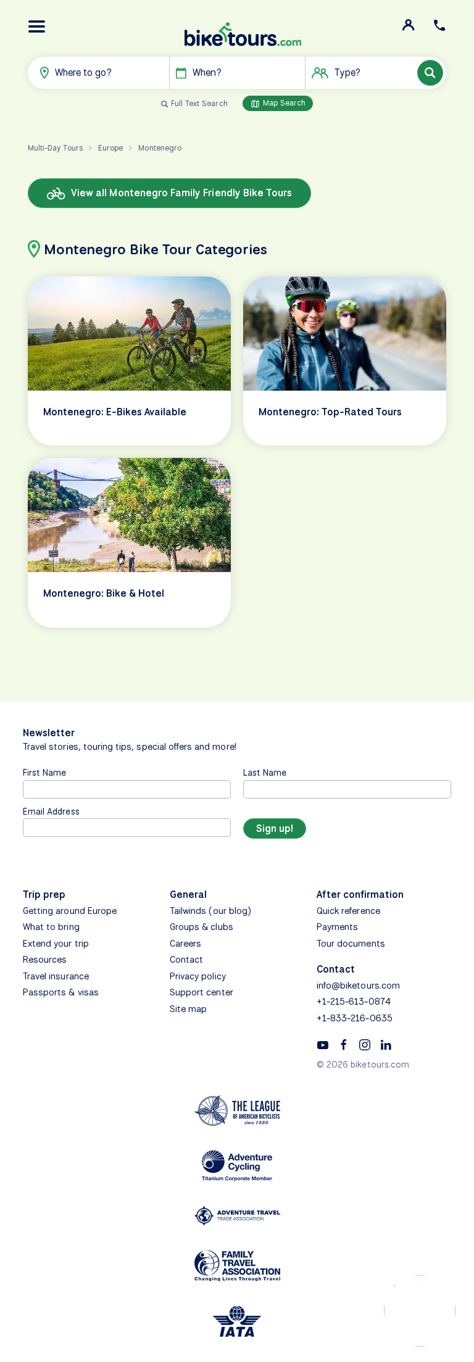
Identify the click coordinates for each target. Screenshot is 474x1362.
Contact (186, 959)
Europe (110, 148)
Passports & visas (61, 992)
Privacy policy (198, 976)
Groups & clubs (201, 927)
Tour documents (351, 943)
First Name (45, 772)
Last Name (264, 772)
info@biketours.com (358, 985)
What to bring (51, 927)
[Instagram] (365, 1044)
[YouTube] (323, 1044)
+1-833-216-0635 (355, 1018)
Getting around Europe (70, 911)
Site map (188, 1009)
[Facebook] (344, 1044)
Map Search (283, 103)
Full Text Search (199, 103)
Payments (337, 927)
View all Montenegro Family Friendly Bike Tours (180, 192)
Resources (45, 959)
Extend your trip (56, 943)
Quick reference (348, 911)
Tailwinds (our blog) (210, 911)
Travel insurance (56, 976)
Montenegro (159, 148)
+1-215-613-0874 (354, 1001)
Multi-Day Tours (55, 148)
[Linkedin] (386, 1044)
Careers (185, 943)
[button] (37, 26)
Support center (201, 992)
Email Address (51, 811)
